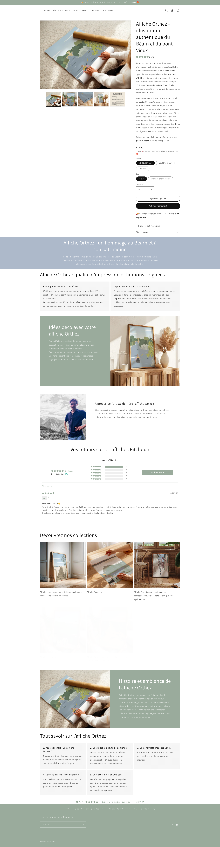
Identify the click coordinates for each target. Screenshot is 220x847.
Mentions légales (72, 809)
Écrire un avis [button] (157, 472)
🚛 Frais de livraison (149, 151)
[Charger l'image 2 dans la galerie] (69, 99)
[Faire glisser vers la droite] (128, 99)
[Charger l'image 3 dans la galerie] (85, 99)
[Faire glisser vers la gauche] (43, 99)
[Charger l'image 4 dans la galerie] (101, 99)
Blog (136, 809)
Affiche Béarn (93, 592)
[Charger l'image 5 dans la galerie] (117, 99)
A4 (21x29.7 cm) (145, 163)
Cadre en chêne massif (160, 179)
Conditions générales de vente (93, 809)
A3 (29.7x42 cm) (165, 163)
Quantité (139, 184)
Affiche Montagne (48, 657)
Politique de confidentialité (120, 809)
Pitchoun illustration (52, 841)
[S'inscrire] (83, 825)
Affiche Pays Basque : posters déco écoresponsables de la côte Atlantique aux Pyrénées (153, 596)
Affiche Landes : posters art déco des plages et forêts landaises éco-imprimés (61, 594)
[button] (61, 10)
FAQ (153, 809)
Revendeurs (145, 809)
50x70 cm (144, 169)
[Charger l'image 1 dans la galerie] (53, 99)
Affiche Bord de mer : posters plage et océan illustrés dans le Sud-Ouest (107, 659)
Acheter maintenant (158, 206)
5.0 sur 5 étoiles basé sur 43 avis (117, 802)
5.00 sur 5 (69, 471)
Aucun (141, 179)
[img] (48, 493)
